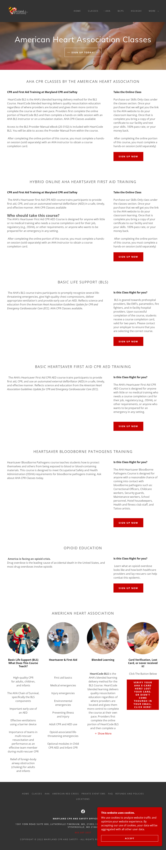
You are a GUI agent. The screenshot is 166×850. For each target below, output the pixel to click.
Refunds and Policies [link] (129, 793)
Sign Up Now (128, 156)
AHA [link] (108, 11)
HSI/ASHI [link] (136, 11)
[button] (153, 11)
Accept (129, 838)
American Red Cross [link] (65, 793)
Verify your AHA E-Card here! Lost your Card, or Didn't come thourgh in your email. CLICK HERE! (143, 695)
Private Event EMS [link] (94, 793)
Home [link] (77, 11)
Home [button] (25, 793)
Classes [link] (93, 11)
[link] (18, 10)
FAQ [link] (110, 793)
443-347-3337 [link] (83, 832)
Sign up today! (83, 52)
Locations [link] (83, 799)
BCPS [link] (121, 11)
